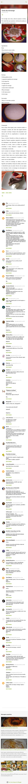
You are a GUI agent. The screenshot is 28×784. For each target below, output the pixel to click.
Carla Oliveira (9, 417)
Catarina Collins (10, 321)
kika (7, 298)
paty (7, 266)
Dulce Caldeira (9, 217)
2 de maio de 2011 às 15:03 (12, 455)
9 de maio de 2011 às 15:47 (16, 645)
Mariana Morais (10, 664)
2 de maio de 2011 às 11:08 (16, 355)
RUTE (7, 426)
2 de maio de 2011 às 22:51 (15, 550)
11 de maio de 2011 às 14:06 (16, 654)
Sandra (8, 618)
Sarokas (8, 355)
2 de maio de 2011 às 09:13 (13, 203)
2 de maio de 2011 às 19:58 (15, 522)
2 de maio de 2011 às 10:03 (19, 275)
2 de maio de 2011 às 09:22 (19, 217)
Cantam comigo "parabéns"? (7, 771)
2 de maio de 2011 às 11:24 (16, 380)
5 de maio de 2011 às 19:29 (18, 627)
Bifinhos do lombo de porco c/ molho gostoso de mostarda (13, 749)
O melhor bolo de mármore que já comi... (9, 727)
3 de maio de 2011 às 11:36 (17, 577)
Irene (7, 568)
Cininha (8, 522)
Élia (7, 203)
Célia (7, 211)
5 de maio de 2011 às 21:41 (15, 637)
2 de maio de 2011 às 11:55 (12, 391)
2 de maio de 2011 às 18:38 (18, 511)
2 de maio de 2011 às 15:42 (18, 480)
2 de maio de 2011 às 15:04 (20, 464)
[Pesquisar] (26, 2)
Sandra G (8, 369)
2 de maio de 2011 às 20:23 (12, 532)
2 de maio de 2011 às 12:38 (18, 417)
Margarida (8, 401)
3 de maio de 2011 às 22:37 (17, 600)
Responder (9, 208)
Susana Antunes (10, 286)
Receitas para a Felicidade (12, 487)
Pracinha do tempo (10, 454)
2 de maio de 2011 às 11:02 (16, 346)
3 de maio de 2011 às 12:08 (18, 586)
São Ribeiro (9, 230)
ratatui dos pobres (9, 2)
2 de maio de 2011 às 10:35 (16, 306)
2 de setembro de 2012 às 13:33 (19, 682)
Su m (7, 251)
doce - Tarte (8, 192)
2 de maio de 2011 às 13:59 (12, 443)
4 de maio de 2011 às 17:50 (15, 618)
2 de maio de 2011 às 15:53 (12, 489)
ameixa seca (9, 480)
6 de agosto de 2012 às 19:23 (16, 672)
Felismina (8, 346)
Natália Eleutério (10, 560)
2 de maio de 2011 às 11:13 (15, 363)
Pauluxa (8, 306)
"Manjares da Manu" (11, 390)
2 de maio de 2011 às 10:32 (14, 298)
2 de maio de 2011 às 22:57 (20, 560)
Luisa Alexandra (10, 464)
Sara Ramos (9, 577)
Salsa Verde (9, 627)
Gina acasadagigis (10, 540)
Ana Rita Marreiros (10, 442)
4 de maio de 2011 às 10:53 (17, 609)
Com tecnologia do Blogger (14, 782)
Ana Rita (8, 645)
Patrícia (8, 363)
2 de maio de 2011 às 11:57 (17, 401)
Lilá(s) (7, 550)
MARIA (7, 258)
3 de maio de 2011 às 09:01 (14, 568)
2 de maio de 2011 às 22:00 (20, 540)
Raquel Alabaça (10, 275)
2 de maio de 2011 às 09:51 (14, 266)
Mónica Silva (9, 334)
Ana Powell (9, 502)
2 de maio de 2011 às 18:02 (17, 502)
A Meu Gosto (9, 682)
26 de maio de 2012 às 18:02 (19, 664)
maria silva (8, 600)
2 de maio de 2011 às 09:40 (15, 258)
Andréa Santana (10, 471)
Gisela (7, 637)
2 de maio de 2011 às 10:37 (20, 321)
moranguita (9, 609)
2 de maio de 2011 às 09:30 (17, 230)
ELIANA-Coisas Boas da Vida (13, 531)
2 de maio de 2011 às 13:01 (14, 426)
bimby (3, 192)
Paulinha (8, 654)
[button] (2, 15)
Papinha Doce (9, 586)
